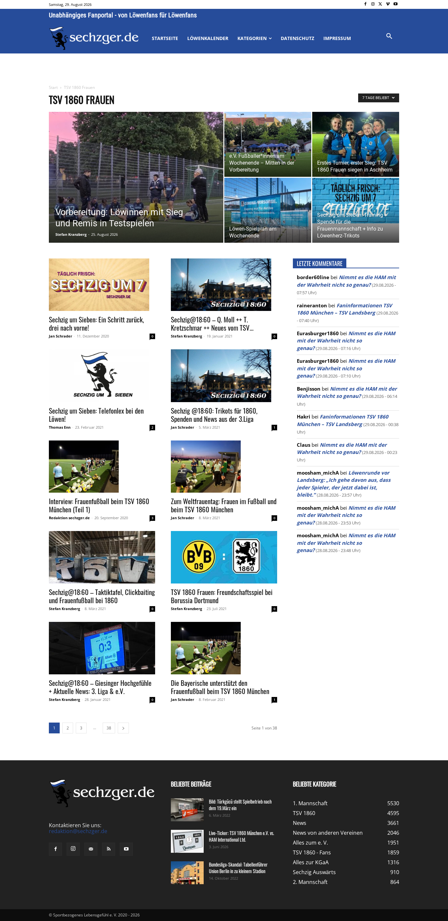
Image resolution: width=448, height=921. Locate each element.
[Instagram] (373, 4)
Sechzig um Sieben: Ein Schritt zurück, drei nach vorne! (96, 323)
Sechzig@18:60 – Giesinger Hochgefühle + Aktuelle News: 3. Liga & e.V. (100, 687)
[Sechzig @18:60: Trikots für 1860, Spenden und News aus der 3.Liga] (224, 375)
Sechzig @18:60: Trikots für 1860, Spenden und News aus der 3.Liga (214, 414)
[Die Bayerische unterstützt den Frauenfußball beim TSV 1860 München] (224, 648)
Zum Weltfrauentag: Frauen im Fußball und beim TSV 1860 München (223, 505)
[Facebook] (365, 4)
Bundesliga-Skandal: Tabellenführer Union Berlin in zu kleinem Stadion (238, 867)
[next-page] (123, 728)
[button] (389, 36)
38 (109, 728)
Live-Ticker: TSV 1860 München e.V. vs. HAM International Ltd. (241, 836)
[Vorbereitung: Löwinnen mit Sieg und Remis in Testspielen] (136, 187)
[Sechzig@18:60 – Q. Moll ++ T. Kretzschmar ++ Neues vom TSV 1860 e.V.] (224, 284)
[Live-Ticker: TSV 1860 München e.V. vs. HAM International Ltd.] (187, 841)
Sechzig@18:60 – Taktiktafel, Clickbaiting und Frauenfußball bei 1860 (102, 596)
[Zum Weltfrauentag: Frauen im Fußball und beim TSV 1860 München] (224, 466)
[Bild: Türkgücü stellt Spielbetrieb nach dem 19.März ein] (187, 809)
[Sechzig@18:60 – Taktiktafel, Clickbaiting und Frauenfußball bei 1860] (102, 557)
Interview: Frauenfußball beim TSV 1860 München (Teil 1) (99, 505)
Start (53, 87)
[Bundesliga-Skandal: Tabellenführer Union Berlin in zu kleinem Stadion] (187, 872)
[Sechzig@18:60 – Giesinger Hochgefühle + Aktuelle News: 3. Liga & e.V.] (102, 648)
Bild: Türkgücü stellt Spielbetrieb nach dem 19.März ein (240, 804)
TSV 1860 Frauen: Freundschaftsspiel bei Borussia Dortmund (222, 596)
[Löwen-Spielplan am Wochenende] (267, 210)
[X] (380, 4)
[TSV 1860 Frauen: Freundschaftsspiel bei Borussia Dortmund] (224, 557)
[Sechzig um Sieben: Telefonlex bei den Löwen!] (102, 375)
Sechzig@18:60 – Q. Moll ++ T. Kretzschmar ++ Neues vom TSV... (212, 323)
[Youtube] (395, 4)
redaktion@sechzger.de (78, 831)
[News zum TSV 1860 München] (94, 38)
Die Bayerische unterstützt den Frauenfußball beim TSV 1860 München (220, 687)
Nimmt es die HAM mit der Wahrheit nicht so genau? (346, 340)
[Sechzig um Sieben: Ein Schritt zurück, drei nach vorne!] (102, 284)
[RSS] (108, 849)
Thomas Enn (60, 427)
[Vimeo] (388, 4)
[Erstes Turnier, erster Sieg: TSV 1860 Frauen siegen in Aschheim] (355, 144)
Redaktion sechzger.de (69, 517)
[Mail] (90, 849)
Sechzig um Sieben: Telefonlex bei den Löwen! (96, 414)
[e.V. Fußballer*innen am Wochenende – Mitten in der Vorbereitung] (267, 144)
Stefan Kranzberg (71, 234)
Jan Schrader (60, 336)
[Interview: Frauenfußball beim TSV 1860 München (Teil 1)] (102, 466)
